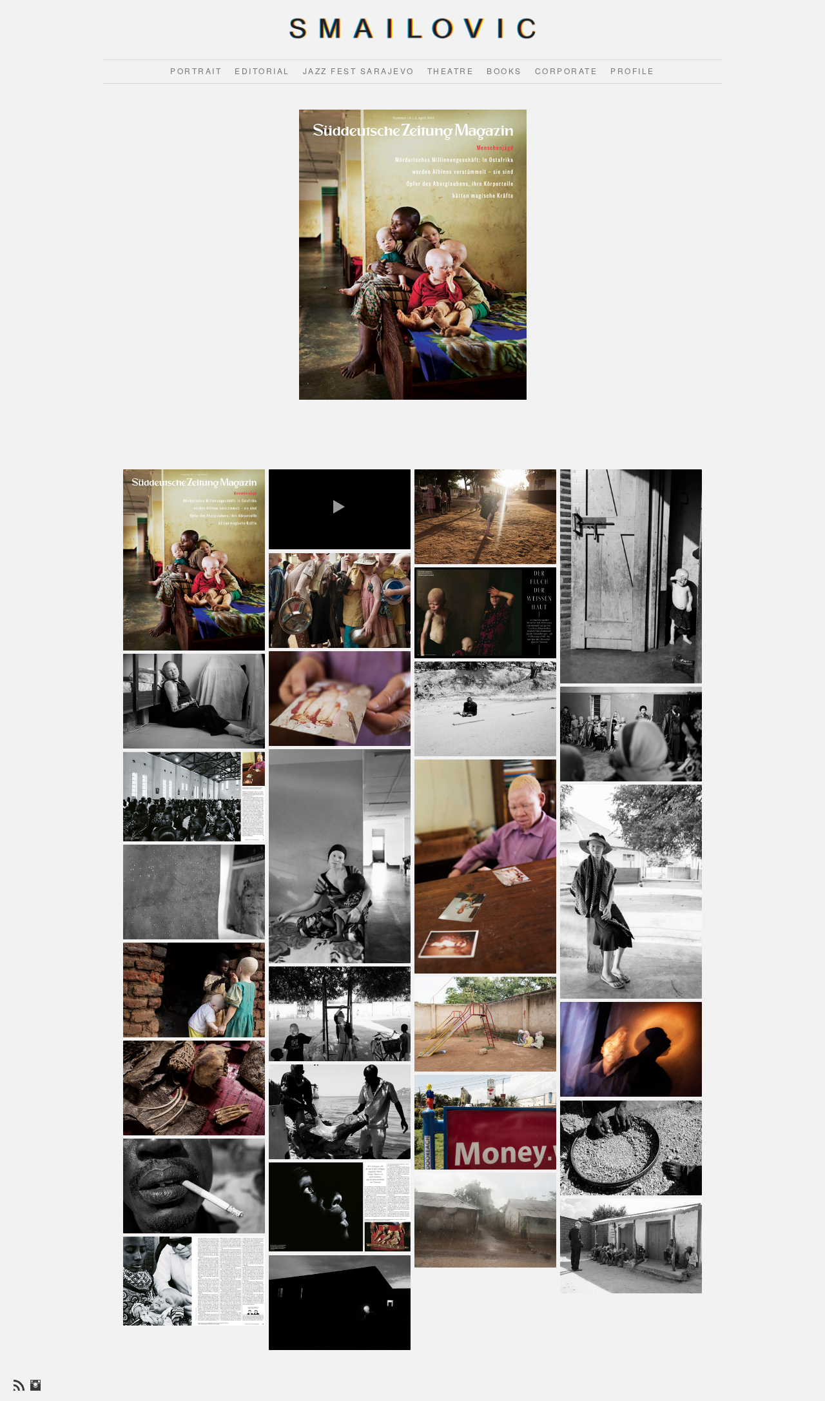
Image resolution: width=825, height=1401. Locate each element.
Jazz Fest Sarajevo (358, 70)
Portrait (196, 70)
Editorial (262, 70)
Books (504, 70)
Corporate (566, 70)
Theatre (450, 70)
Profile (632, 70)
